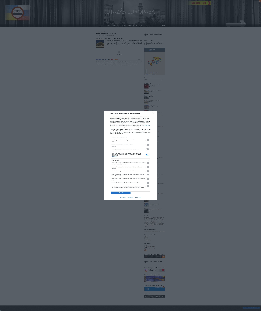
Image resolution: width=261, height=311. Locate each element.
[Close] (154, 113)
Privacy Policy (138, 197)
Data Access (130, 197)
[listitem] (130, 137)
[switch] (147, 140)
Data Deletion (123, 197)
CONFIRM (120, 192)
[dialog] (130, 155)
